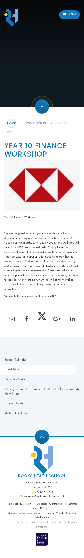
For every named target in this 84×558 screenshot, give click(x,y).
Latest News (12, 369)
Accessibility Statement (49, 504)
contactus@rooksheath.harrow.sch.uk (44, 496)
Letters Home (13, 403)
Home (11, 123)
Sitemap (73, 504)
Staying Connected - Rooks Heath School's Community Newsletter (41, 391)
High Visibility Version (18, 504)
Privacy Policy (39, 508)
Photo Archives (14, 379)
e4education (42, 517)
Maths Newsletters (16, 413)
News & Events (34, 123)
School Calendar (15, 359)
